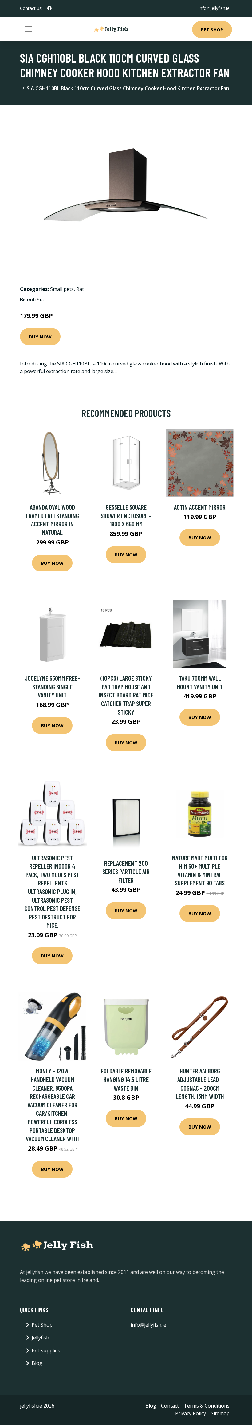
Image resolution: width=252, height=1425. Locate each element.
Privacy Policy (190, 1413)
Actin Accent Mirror (200, 507)
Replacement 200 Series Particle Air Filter (126, 871)
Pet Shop (212, 29)
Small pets (62, 289)
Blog (37, 1363)
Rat (80, 289)
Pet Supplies (46, 1350)
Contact (170, 1405)
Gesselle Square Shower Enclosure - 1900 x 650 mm (126, 515)
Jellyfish (40, 1337)
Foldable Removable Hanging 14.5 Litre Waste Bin (126, 1079)
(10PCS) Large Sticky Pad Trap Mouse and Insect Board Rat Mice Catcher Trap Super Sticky (126, 695)
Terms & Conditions (207, 1405)
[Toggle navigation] (28, 29)
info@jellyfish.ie (214, 8)
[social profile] (49, 8)
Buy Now (40, 337)
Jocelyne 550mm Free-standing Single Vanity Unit (52, 686)
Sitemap (220, 1413)
